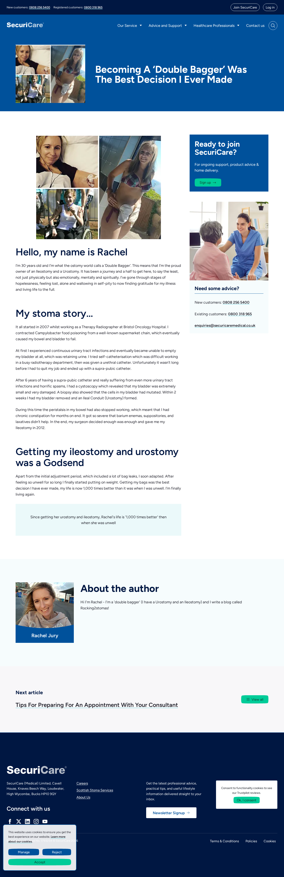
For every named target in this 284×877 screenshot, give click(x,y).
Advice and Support (165, 25)
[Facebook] (10, 821)
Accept (39, 862)
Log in (270, 7)
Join (245, 7)
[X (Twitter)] (18, 821)
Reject (57, 852)
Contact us (255, 25)
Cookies (270, 841)
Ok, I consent (246, 800)
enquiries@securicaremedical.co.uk (225, 325)
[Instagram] (36, 821)
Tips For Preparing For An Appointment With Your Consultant (97, 704)
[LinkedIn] (27, 821)
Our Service (127, 25)
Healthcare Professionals (214, 25)
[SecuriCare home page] (25, 25)
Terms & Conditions (224, 841)
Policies (251, 841)
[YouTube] (45, 821)
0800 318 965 (93, 7)
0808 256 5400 (39, 7)
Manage (24, 852)
